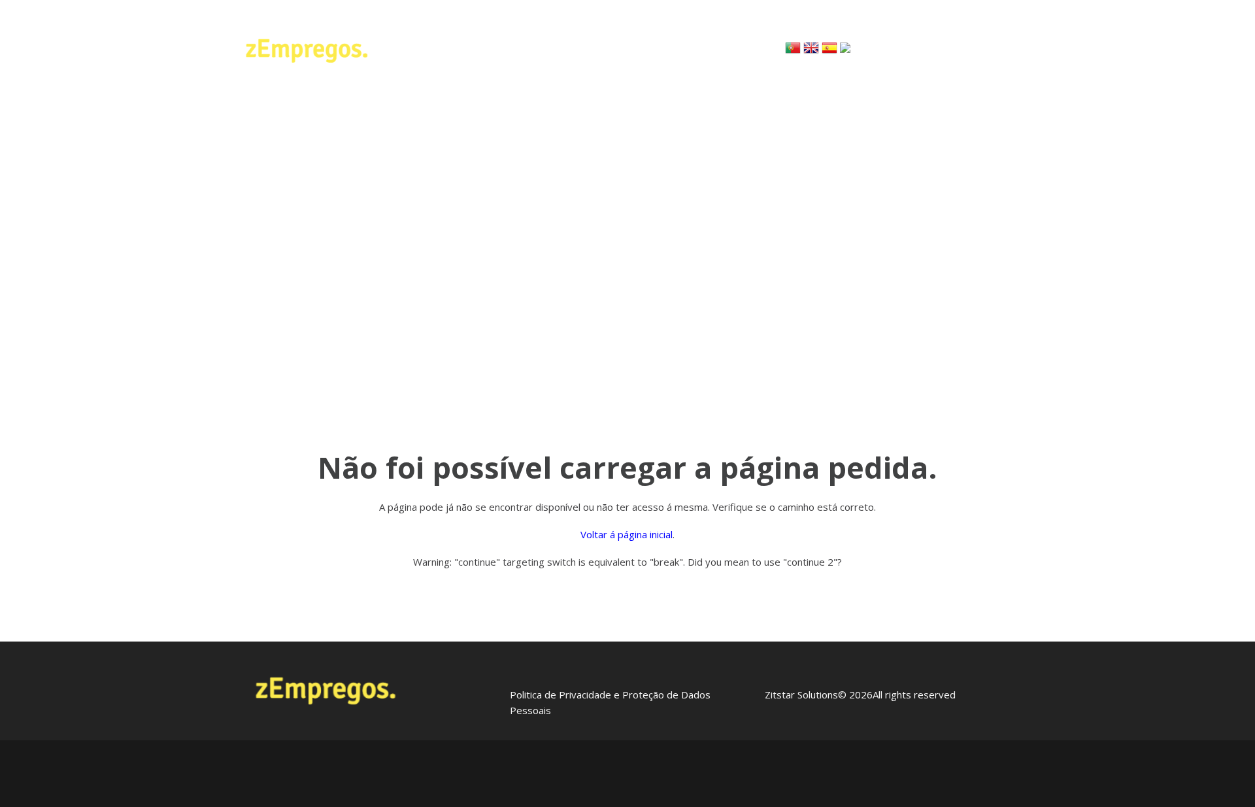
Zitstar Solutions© (805, 694)
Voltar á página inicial (626, 534)
